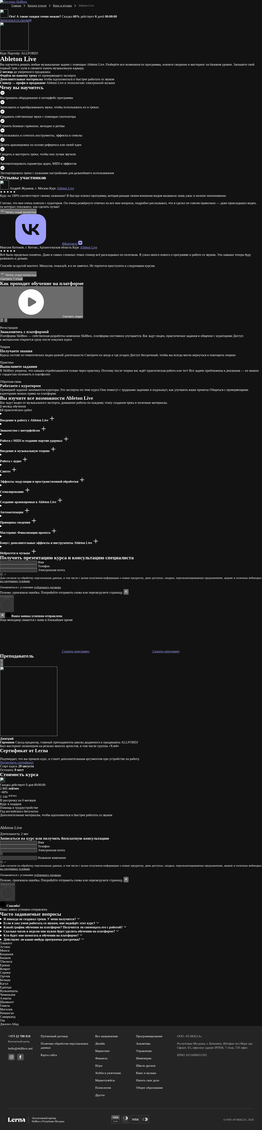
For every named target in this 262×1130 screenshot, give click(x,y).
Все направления (106, 1036)
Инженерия (143, 1058)
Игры (98, 1065)
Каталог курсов (37, 5)
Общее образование (149, 1087)
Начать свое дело (147, 1080)
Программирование (149, 1036)
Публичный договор (54, 1036)
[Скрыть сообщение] (2, 615)
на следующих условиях (15, 581)
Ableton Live (65, 188)
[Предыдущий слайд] (1, 320)
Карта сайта (49, 1055)
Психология (103, 1087)
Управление (144, 1051)
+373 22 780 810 (19, 1036)
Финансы (101, 1058)
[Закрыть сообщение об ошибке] (126, 592)
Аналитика (143, 1043)
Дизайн (100, 1043)
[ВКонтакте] (80, 243)
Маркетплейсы (105, 1080)
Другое (100, 1095)
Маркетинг (102, 1051)
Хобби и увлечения (108, 1073)
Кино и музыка (62, 5)
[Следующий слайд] (5, 320)
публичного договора (47, 587)
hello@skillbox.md (20, 1048)
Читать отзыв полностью (20, 212)
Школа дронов (145, 1065)
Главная (16, 5)
